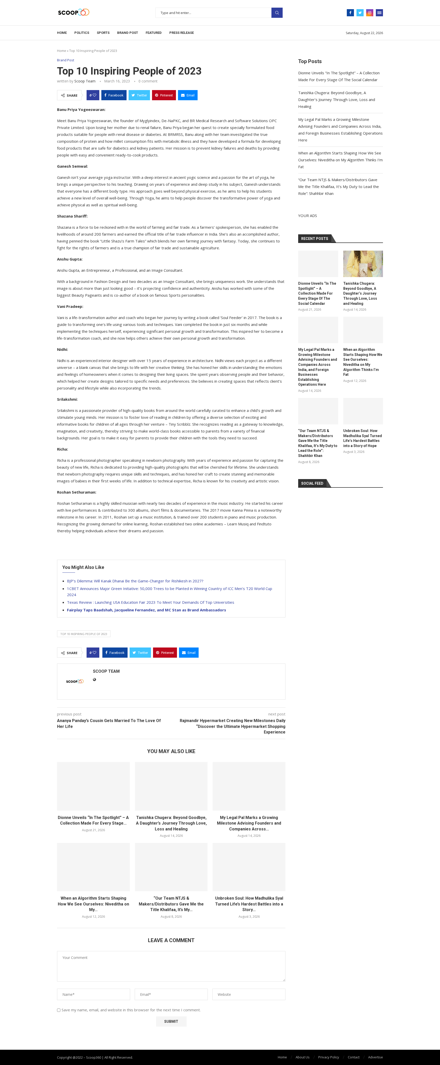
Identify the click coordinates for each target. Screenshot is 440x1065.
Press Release (181, 33)
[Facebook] (350, 12)
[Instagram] (369, 12)
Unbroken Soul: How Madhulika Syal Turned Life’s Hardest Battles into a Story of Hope (362, 438)
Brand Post (127, 33)
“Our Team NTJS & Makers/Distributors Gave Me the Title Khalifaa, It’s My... (171, 904)
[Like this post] (94, 95)
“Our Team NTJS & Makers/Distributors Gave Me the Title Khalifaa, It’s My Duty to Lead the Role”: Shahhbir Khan (338, 186)
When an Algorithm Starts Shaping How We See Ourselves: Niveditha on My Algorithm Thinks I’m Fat (340, 159)
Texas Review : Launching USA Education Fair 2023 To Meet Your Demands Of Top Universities (150, 602)
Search (277, 13)
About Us (303, 1057)
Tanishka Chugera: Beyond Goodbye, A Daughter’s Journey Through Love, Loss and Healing (171, 823)
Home (62, 33)
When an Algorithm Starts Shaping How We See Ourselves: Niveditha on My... (93, 904)
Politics (81, 33)
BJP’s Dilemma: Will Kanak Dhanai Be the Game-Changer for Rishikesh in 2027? (135, 580)
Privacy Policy (328, 1057)
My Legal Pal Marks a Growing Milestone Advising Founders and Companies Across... (249, 823)
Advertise (375, 1057)
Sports (103, 33)
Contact (354, 1057)
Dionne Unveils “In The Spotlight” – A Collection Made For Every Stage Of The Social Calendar (317, 293)
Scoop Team (84, 81)
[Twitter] (360, 12)
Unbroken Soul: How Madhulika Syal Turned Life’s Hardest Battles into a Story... (249, 904)
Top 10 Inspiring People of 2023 (83, 634)
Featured (154, 33)
